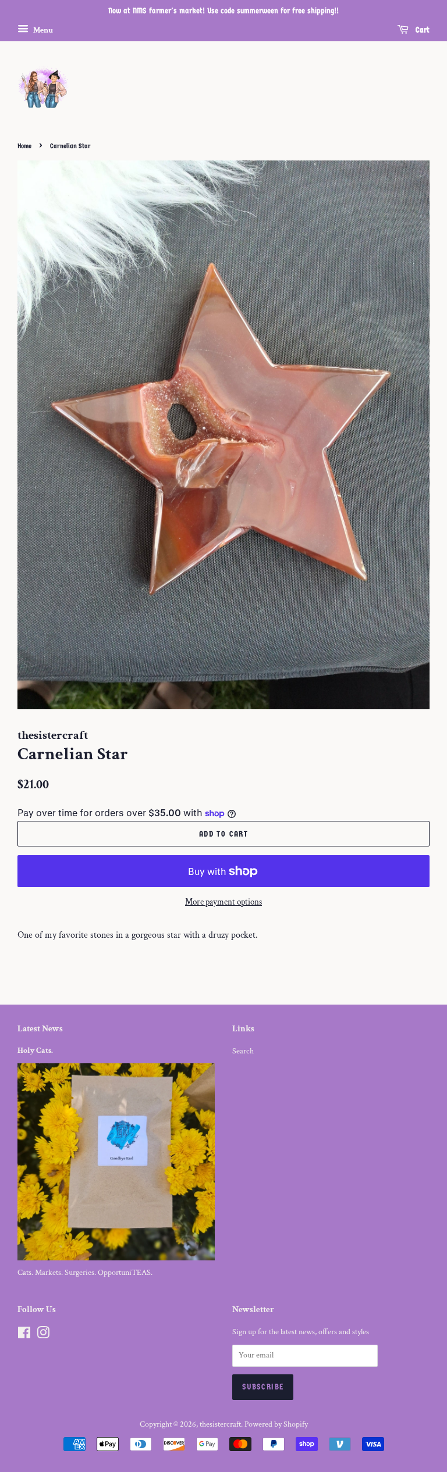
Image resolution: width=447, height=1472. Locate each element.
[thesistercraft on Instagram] (43, 1335)
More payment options (223, 902)
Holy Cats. (35, 1050)
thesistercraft (220, 1424)
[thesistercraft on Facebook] (24, 1335)
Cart (421, 30)
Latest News (40, 1028)
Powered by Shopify (276, 1424)
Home (24, 146)
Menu (42, 29)
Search (243, 1051)
